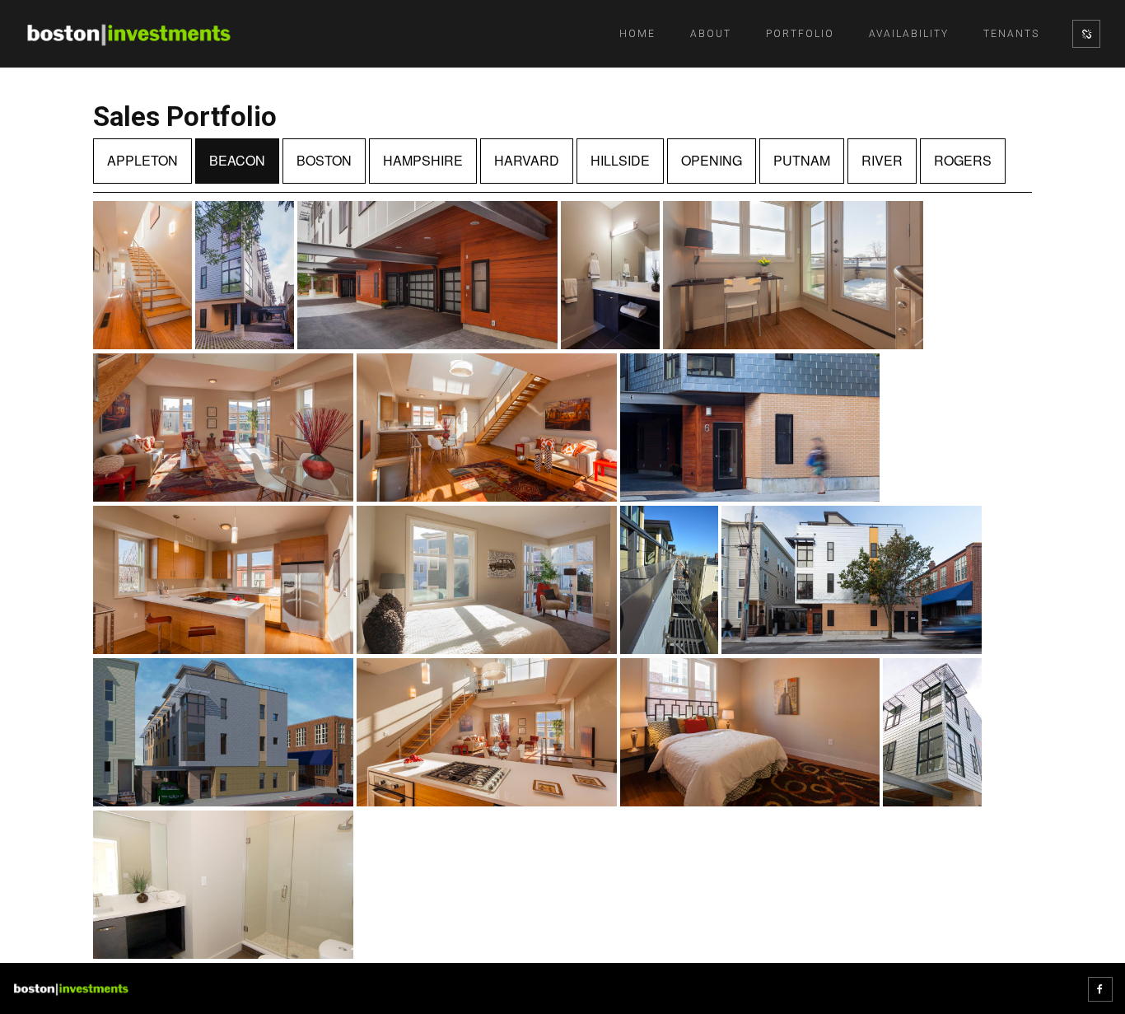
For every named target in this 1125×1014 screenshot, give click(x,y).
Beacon (237, 160)
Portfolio (800, 34)
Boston (324, 160)
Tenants (1011, 34)
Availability (909, 34)
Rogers (963, 160)
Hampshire (423, 160)
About (710, 34)
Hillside (620, 160)
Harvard (526, 160)
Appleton (142, 160)
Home (637, 34)
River (882, 160)
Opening (711, 160)
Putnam (801, 160)
